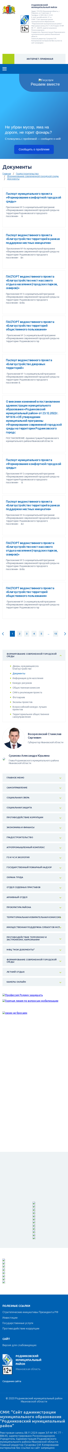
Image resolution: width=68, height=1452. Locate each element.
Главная (6, 173)
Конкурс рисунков (22, 683)
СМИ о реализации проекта (27, 692)
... (48, 633)
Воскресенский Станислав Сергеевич (44, 736)
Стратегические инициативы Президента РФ (30, 1312)
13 (55, 633)
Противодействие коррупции (20, 1328)
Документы (13, 179)
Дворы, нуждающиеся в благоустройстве (26, 667)
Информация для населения (28, 678)
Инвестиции (9, 1317)
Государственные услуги (17, 1323)
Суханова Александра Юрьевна (29, 755)
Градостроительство (27, 173)
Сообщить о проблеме (34, 149)
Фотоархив (19, 697)
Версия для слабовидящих (19, 1345)
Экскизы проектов (23, 702)
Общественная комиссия (26, 687)
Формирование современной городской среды (33, 176)
